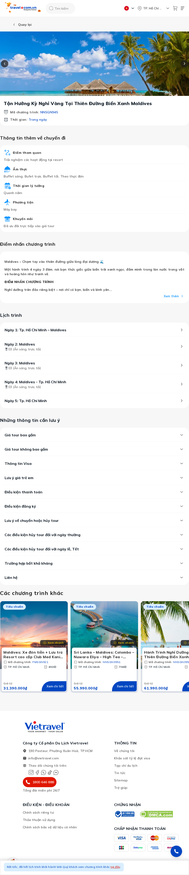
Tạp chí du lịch (126, 765)
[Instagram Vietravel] (31, 772)
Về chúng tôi (124, 751)
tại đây (115, 867)
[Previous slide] (4, 63)
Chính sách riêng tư (38, 812)
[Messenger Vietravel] (56, 772)
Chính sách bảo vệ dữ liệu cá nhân (50, 827)
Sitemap (121, 780)
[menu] (182, 8)
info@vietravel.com (43, 758)
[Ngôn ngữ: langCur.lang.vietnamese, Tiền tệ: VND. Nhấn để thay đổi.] (130, 8)
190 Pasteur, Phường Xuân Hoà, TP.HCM (60, 751)
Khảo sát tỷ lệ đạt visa (132, 758)
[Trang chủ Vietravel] (23, 8)
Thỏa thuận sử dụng (39, 820)
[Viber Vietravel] (43, 772)
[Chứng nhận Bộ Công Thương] (124, 814)
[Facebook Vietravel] (37, 772)
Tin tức (120, 773)
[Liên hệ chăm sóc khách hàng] (176, 851)
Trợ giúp (121, 788)
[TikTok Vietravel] (50, 772)
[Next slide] (184, 63)
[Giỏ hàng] (175, 8)
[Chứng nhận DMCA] (156, 814)
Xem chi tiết (55, 686)
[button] (94, 867)
